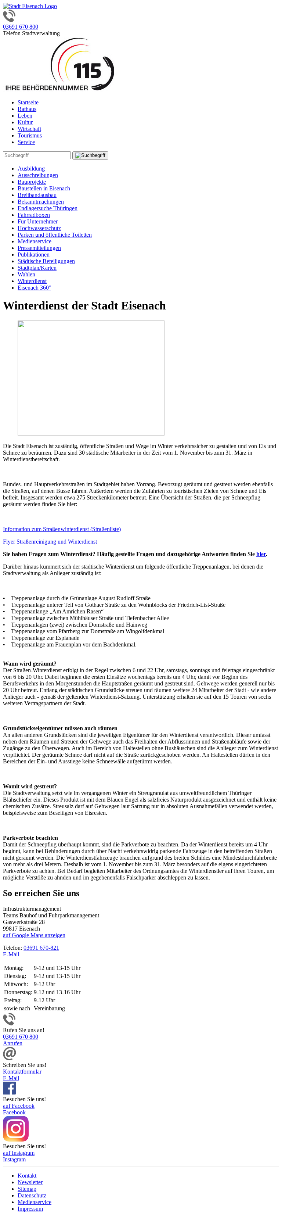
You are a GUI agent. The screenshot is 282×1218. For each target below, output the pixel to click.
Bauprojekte (32, 182)
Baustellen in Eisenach (44, 188)
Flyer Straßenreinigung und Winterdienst (50, 541)
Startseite (28, 102)
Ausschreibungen (38, 175)
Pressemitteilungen (39, 248)
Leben (25, 115)
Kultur (25, 122)
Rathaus (27, 109)
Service (26, 142)
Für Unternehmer (38, 221)
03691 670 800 (20, 27)
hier (261, 554)
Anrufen (12, 1043)
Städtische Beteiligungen (46, 261)
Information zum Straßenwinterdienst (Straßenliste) (62, 529)
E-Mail (11, 954)
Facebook (14, 1112)
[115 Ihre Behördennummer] (60, 90)
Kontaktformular (22, 1071)
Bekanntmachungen (41, 201)
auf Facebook (19, 1106)
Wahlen (26, 274)
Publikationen (34, 254)
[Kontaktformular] (9, 1058)
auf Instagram (19, 1153)
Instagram (14, 1159)
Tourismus (30, 135)
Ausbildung (31, 168)
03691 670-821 (41, 948)
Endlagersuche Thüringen (47, 208)
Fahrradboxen (34, 215)
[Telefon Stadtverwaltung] (9, 1023)
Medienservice (34, 241)
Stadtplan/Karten (37, 268)
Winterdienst (32, 281)
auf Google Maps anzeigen (34, 935)
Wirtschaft (29, 129)
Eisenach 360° (34, 287)
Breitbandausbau (37, 195)
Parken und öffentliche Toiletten (55, 235)
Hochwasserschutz (39, 228)
